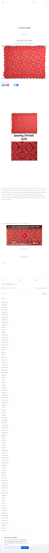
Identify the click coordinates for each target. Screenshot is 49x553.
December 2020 (5, 395)
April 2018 (4, 475)
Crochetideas (30, 43)
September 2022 (5, 344)
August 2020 (4, 405)
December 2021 (5, 365)
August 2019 (4, 435)
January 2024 (4, 312)
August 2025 (4, 304)
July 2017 (3, 498)
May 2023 (3, 329)
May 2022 (3, 352)
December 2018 (5, 455)
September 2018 (5, 462)
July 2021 (3, 377)
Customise (8, 547)
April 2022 (4, 355)
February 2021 (5, 390)
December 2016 (5, 515)
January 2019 (4, 452)
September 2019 (5, 432)
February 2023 (5, 334)
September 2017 (5, 492)
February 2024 (5, 309)
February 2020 (5, 420)
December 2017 (5, 485)
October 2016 (4, 520)
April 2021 (4, 385)
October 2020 (4, 400)
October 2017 (4, 490)
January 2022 (4, 362)
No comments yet (24, 249)
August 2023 (4, 324)
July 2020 (3, 407)
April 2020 (4, 415)
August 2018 (4, 465)
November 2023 (5, 317)
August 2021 (4, 375)
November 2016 (5, 518)
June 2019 (4, 440)
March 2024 (4, 307)
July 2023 (3, 327)
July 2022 (3, 350)
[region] (17, 542)
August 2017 (4, 495)
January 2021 (4, 392)
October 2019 (4, 430)
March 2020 (4, 417)
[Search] (46, 2)
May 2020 (4, 412)
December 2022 (5, 339)
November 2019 (5, 427)
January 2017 (4, 513)
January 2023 (4, 337)
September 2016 (5, 523)
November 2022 (5, 342)
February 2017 (5, 510)
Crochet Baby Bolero (41, 288)
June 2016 (4, 530)
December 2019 (5, 425)
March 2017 (4, 508)
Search (44, 293)
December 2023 (5, 314)
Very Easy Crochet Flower (9, 288)
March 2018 (4, 477)
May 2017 (3, 503)
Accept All (25, 547)
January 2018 (4, 482)
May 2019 (3, 442)
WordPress (32, 548)
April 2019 (4, 445)
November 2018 (5, 457)
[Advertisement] (24, 14)
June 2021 (4, 380)
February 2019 (5, 450)
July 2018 (3, 467)
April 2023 (4, 332)
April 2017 (4, 505)
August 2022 (4, 347)
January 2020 (4, 422)
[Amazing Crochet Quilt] (24, 62)
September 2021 (5, 372)
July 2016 (3, 528)
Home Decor (24, 34)
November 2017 (5, 487)
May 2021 (3, 382)
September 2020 (5, 402)
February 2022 (5, 360)
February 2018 (5, 480)
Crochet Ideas (24, 28)
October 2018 (4, 460)
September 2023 (5, 322)
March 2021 (4, 387)
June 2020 (4, 410)
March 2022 (4, 357)
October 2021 (4, 370)
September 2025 (5, 302)
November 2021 (5, 367)
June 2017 (4, 500)
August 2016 (4, 525)
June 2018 (4, 470)
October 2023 (4, 319)
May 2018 (3, 472)
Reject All (17, 547)
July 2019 (3, 437)
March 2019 (4, 447)
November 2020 (5, 397)
